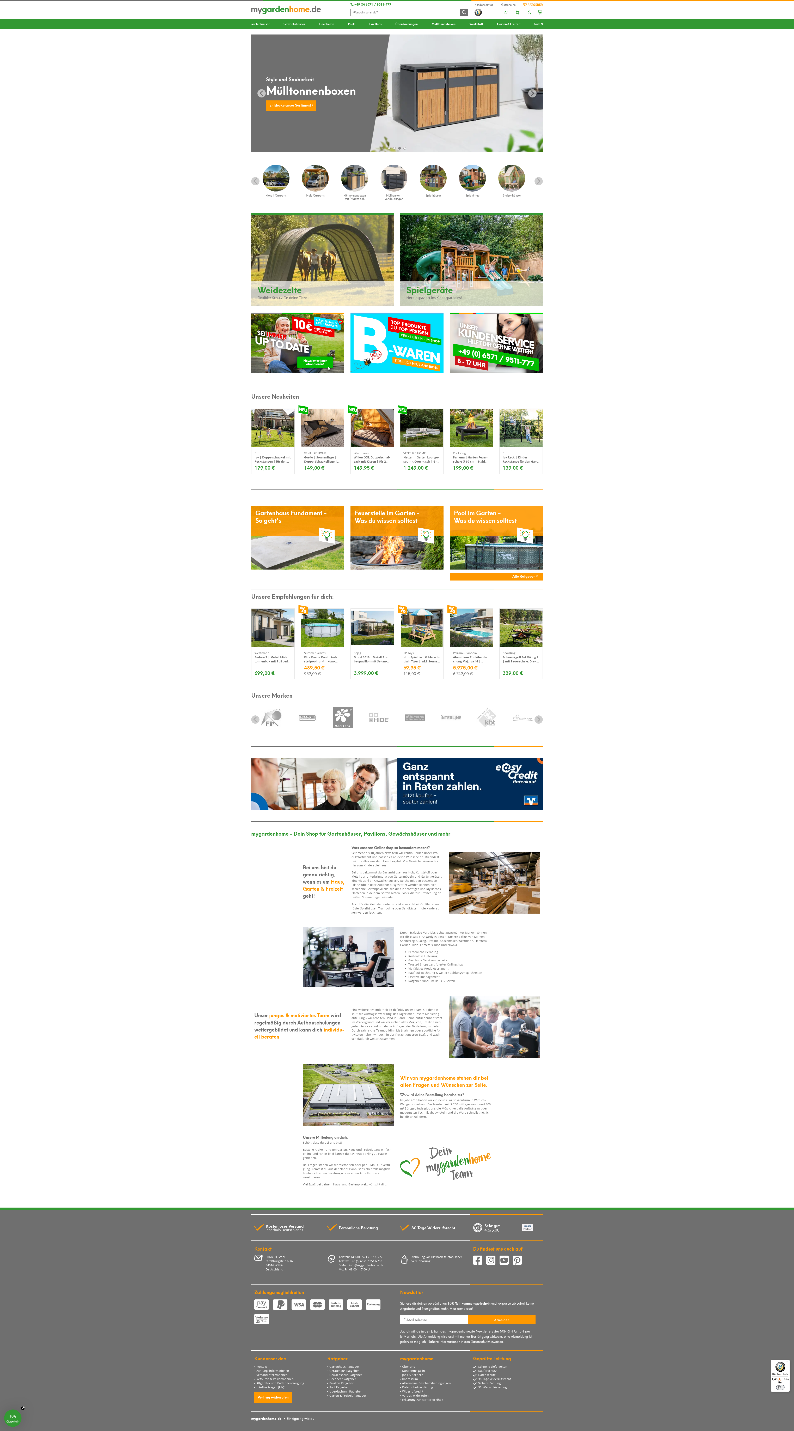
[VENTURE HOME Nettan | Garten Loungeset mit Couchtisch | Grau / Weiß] (421, 428)
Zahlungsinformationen (272, 1371)
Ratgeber (535, 4)
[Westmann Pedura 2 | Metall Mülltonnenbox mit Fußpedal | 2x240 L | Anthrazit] (272, 628)
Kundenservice (484, 4)
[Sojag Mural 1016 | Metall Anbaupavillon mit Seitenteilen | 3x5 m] (372, 628)
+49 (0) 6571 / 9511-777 (372, 4)
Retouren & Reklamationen (275, 1379)
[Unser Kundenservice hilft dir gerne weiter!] (496, 343)
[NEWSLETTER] (297, 343)
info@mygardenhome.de (366, 1265)
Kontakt (261, 1367)
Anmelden (501, 1319)
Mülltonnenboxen (444, 23)
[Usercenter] (529, 13)
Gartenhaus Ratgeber (344, 1367)
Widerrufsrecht (412, 1391)
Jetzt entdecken (282, 105)
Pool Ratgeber (339, 1387)
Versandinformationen (272, 1375)
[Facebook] (479, 1261)
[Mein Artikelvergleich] (517, 13)
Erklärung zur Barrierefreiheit (422, 1400)
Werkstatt (476, 23)
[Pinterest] (519, 1261)
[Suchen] (464, 12)
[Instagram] (493, 1261)
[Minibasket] (540, 12)
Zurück (261, 93)
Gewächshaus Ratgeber (345, 1375)
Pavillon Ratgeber (341, 1383)
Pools (351, 23)
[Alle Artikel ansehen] (271, 717)
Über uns (408, 1367)
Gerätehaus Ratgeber (344, 1371)
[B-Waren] (397, 343)
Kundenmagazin (413, 1371)
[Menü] (787, 1362)
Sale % (538, 23)
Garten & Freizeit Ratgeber (347, 1395)
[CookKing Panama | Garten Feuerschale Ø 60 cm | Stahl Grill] (471, 428)
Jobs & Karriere (412, 1375)
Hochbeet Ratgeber (342, 1379)
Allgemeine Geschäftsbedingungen (426, 1383)
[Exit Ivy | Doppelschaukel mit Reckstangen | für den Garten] (272, 428)
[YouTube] (506, 1261)
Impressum (410, 1379)
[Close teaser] (23, 1408)
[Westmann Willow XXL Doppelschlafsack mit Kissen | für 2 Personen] (372, 428)
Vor (532, 93)
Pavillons (375, 23)
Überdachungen (406, 23)
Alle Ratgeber (524, 576)
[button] (13, 1418)
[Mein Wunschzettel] (505, 13)
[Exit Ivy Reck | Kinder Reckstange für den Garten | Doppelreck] (521, 428)
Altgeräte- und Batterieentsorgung (280, 1383)
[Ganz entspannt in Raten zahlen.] (397, 784)
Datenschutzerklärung (417, 1387)
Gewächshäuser (294, 23)
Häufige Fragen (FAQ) (270, 1387)
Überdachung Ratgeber (345, 1391)
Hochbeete (326, 23)
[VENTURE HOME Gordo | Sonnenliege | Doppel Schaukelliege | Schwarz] (322, 428)
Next (539, 181)
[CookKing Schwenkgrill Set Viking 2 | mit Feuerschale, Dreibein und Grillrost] (521, 628)
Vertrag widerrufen (273, 1397)
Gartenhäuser (260, 23)
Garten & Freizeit (508, 23)
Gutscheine (508, 4)
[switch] (780, 1387)
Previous (255, 181)
